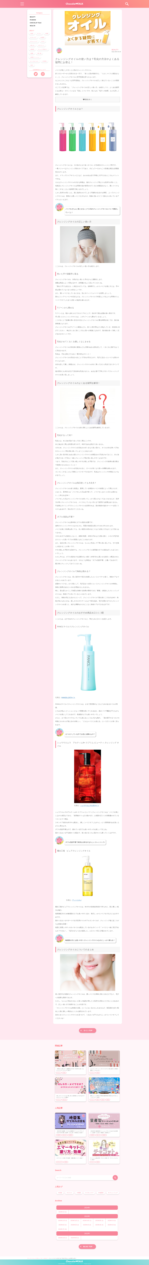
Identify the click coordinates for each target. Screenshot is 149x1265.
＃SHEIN (44, 61)
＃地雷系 (42, 37)
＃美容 (31, 33)
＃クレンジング (34, 41)
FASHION (33, 20)
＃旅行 (31, 65)
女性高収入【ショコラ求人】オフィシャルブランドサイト (72, 1263)
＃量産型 (32, 49)
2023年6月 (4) (62, 1225)
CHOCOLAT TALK (36, 23)
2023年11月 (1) (75, 1220)
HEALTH (33, 25)
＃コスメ (39, 33)
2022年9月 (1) (75, 1237)
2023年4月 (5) (87, 1225)
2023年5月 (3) (75, 1225)
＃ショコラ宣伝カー (43, 49)
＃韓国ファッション (35, 57)
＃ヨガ (43, 41)
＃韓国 (46, 33)
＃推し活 (32, 45)
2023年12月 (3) (62, 1220)
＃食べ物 (39, 53)
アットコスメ (77, 900)
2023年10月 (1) (87, 1220)
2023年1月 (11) (62, 1229)
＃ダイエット (41, 45)
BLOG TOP (87, 1247)
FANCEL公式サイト (68, 697)
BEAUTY (33, 17)
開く (90, 99)
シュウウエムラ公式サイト (89, 805)
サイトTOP (88, 1030)
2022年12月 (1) (62, 1237)
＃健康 (31, 53)
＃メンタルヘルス (34, 61)
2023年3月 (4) (99, 1225)
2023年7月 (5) (112, 1220)
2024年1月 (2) (62, 1212)
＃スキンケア (33, 37)
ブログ (41, 1258)
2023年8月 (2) (99, 1220)
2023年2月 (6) (112, 1225)
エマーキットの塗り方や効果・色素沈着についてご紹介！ (70, 1158)
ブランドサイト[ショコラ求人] (33, 1258)
